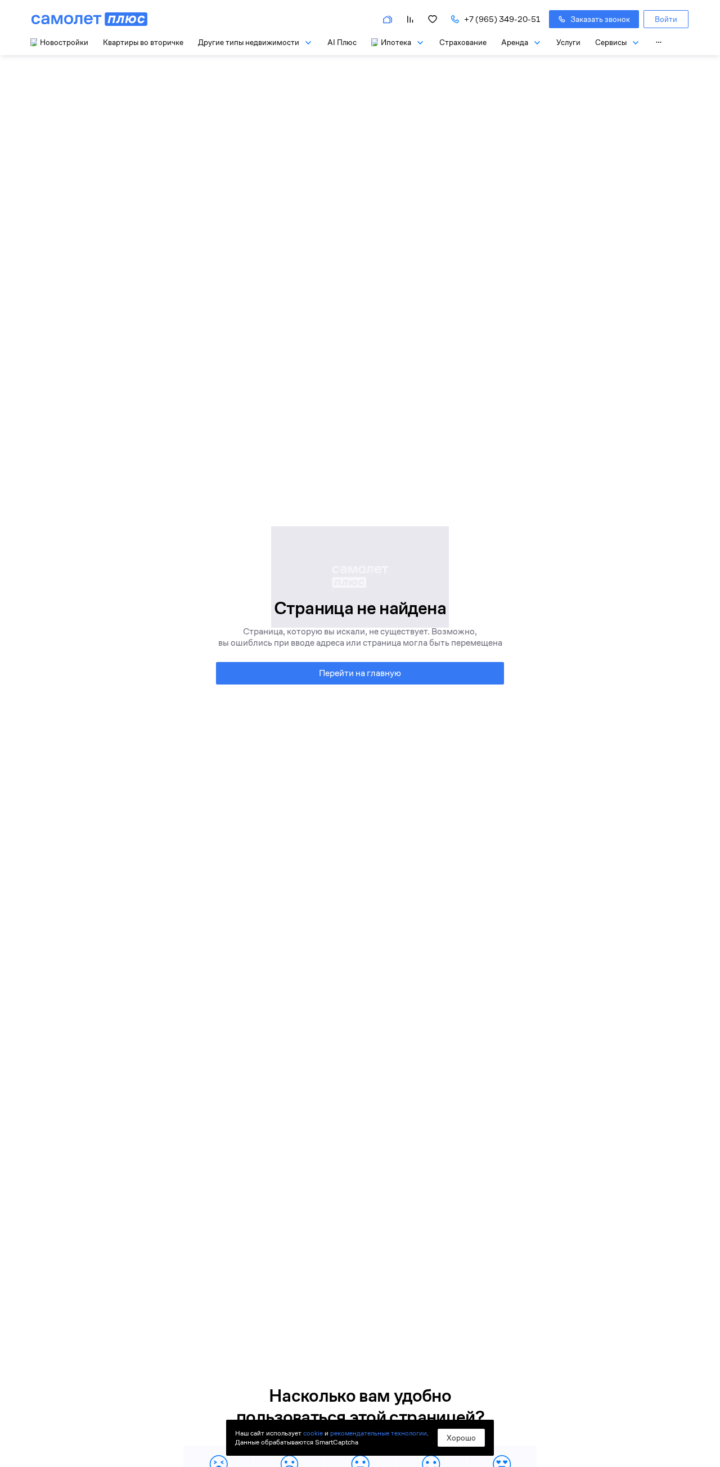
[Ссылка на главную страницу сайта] (89, 19)
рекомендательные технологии (378, 1433)
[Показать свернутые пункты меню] (658, 42)
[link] (666, 19)
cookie (313, 1433)
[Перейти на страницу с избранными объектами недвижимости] (432, 19)
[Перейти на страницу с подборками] (388, 19)
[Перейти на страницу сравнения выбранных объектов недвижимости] (410, 19)
